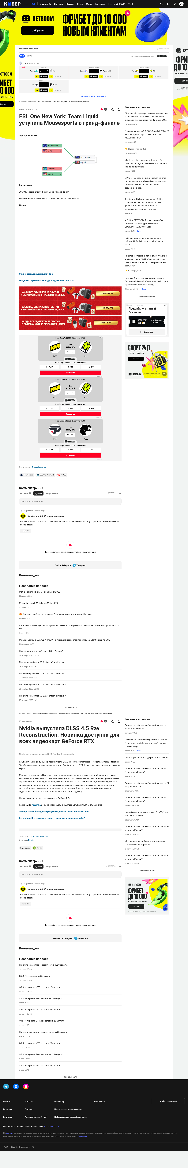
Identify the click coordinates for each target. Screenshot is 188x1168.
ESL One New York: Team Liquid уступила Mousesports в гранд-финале (63, 102)
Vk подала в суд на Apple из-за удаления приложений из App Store (145, 843)
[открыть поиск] (161, 4)
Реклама (28, 1109)
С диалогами (111, 493)
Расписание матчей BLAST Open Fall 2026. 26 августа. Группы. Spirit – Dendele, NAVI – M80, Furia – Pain (147, 134)
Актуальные (52, 493)
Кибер (21, 102)
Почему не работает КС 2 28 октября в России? (42, 662)
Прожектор (59, 1101)
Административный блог (36, 1117)
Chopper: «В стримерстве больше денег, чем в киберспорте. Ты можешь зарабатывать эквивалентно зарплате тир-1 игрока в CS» (146, 116)
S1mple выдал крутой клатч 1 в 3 (36, 273)
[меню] (26, 3)
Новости (33, 102)
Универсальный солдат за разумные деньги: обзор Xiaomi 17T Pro (53, 811)
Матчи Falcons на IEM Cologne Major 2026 (39, 591)
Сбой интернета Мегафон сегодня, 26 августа (41, 1020)
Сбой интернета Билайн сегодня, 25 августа (40, 1054)
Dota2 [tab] (29, 56)
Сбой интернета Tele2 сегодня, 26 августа (39, 1009)
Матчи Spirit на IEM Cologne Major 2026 (38, 603)
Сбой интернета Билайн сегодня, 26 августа (40, 998)
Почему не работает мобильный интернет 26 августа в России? (145, 727)
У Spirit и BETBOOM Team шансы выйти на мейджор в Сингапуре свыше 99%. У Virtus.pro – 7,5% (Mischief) (145, 223)
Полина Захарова (40, 836)
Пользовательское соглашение (68, 1109)
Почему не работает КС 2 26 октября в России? (42, 684)
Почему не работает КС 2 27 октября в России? (42, 673)
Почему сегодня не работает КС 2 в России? (41, 651)
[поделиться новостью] (119, 109)
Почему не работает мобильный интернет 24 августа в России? (147, 785)
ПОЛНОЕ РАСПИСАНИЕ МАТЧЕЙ (94, 97)
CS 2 (27, 102)
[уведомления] (168, 4)
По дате (24, 493)
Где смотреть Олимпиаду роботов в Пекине (146, 757)
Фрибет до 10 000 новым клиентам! (46, 516)
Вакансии (29, 1101)
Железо (28, 713)
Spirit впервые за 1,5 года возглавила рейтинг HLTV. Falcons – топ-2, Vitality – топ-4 (144, 241)
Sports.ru (9, 1133)
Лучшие (38, 493)
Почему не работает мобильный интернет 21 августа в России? (146, 857)
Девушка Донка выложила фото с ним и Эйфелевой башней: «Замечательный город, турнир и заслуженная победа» (146, 281)
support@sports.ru (51, 1126)
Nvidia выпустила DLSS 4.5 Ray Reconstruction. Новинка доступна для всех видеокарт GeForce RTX (76, 713)
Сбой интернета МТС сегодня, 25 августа (39, 1043)
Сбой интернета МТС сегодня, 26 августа (39, 987)
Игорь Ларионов (39, 467)
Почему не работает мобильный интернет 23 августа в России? (145, 799)
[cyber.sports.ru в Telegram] (6, 1087)
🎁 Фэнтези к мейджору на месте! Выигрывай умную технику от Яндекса (55, 614)
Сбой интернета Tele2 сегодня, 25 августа (39, 1065)
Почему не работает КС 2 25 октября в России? (42, 695)
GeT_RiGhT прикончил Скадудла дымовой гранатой (46, 280)
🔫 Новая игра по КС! (135, 148)
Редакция (7, 1109)
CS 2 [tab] (22, 56)
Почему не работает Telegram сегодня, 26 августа (43, 964)
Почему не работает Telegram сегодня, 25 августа (43, 1031)
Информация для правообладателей (70, 1117)
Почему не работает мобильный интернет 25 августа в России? (145, 770)
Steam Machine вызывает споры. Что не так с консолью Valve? (52, 818)
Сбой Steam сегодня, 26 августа (34, 976)
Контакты (7, 1117)
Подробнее (82, 1136)
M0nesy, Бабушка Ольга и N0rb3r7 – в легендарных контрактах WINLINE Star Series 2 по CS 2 (64, 639)
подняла (36, 804)
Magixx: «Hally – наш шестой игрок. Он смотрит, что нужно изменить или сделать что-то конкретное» (146, 163)
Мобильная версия (168, 1101)
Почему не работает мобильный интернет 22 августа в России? (147, 828)
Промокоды (99, 1101)
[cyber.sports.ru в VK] (16, 1087)
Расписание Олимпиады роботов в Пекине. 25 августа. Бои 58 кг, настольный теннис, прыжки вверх (146, 743)
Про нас (6, 1101)
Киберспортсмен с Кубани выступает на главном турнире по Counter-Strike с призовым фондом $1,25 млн (69, 627)
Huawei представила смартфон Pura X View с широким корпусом (146, 814)
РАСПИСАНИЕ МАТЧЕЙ (28, 49)
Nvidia (30, 840)
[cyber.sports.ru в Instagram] (26, 1087)
